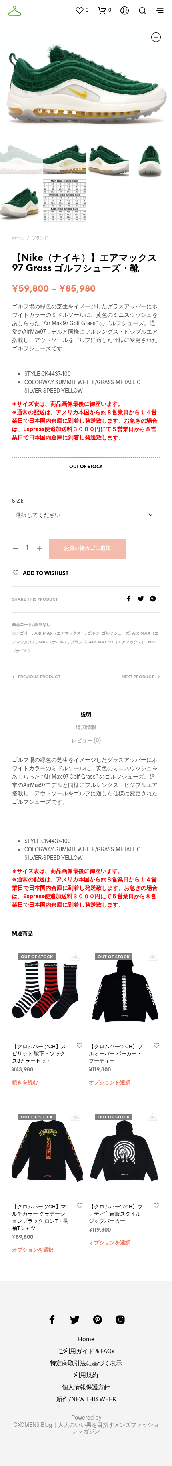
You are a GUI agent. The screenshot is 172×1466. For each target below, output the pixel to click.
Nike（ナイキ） (53, 642)
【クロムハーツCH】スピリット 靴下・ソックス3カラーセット (39, 1053)
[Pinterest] (155, 599)
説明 (86, 714)
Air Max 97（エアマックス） (117, 642)
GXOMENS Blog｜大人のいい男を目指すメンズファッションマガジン (86, 1428)
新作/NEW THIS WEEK (86, 1398)
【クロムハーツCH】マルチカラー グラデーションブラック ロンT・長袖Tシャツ (40, 1217)
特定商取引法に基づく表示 (86, 1362)
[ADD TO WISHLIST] (79, 1046)
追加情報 (86, 727)
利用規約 (86, 1374)
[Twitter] (144, 599)
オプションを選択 (109, 1082)
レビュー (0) (86, 740)
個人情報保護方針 (86, 1386)
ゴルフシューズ (116, 633)
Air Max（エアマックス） (59, 633)
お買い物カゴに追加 (87, 548)
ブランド (40, 238)
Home (86, 1338)
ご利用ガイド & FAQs (86, 1350)
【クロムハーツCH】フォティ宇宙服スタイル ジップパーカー (116, 1213)
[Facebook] (132, 599)
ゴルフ (93, 633)
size (18, 501)
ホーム (18, 238)
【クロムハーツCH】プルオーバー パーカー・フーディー (116, 1053)
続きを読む (25, 1082)
